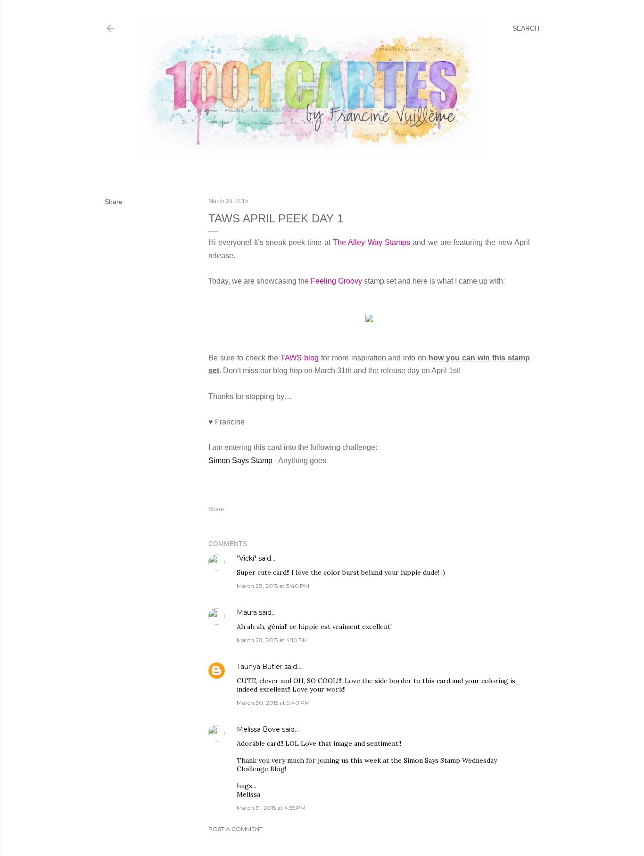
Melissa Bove (259, 729)
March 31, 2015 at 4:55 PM (271, 807)
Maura (247, 612)
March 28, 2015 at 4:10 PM (272, 640)
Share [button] (114, 201)
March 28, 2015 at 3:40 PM (273, 585)
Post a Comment (235, 828)
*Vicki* (246, 558)
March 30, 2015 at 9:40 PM (273, 702)
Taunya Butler (259, 666)
